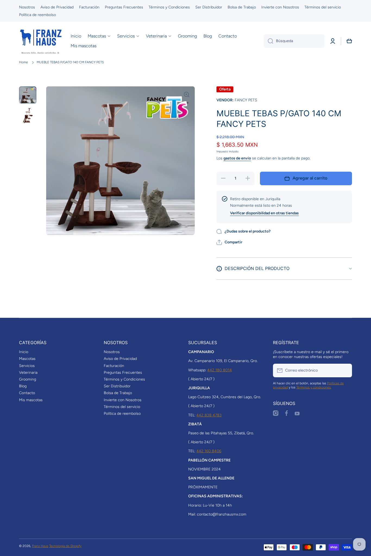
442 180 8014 (219, 370)
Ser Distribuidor (117, 386)
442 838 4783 (209, 415)
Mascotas (27, 358)
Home (23, 62)
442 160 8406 (208, 451)
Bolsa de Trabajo (118, 393)
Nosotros (112, 352)
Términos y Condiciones (124, 379)
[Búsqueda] (268, 41)
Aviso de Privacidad (120, 358)
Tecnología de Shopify (65, 546)
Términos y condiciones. (313, 387)
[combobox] (294, 41)
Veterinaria (28, 372)
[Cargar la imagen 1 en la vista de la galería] (27, 95)
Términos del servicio (122, 406)
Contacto (27, 393)
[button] (349, 41)
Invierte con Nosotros (123, 400)
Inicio (23, 352)
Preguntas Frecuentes (123, 372)
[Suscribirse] (345, 370)
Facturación (114, 365)
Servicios (27, 365)
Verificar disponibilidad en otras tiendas (264, 213)
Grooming (27, 379)
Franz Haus (40, 546)
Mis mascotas (31, 400)
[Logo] (40, 41)
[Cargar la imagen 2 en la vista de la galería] (27, 115)
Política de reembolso (122, 413)
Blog (23, 386)
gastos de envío (237, 158)
